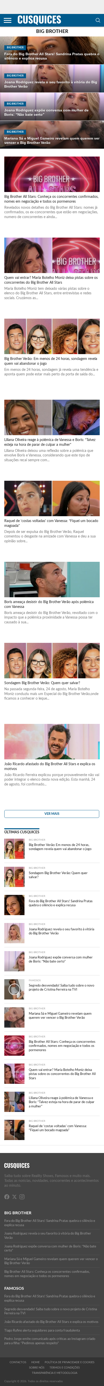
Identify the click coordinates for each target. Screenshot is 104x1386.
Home (35, 1362)
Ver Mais (51, 813)
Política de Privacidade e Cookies (69, 1362)
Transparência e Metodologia (54, 1373)
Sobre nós (36, 1367)
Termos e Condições (64, 1367)
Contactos (18, 1362)
